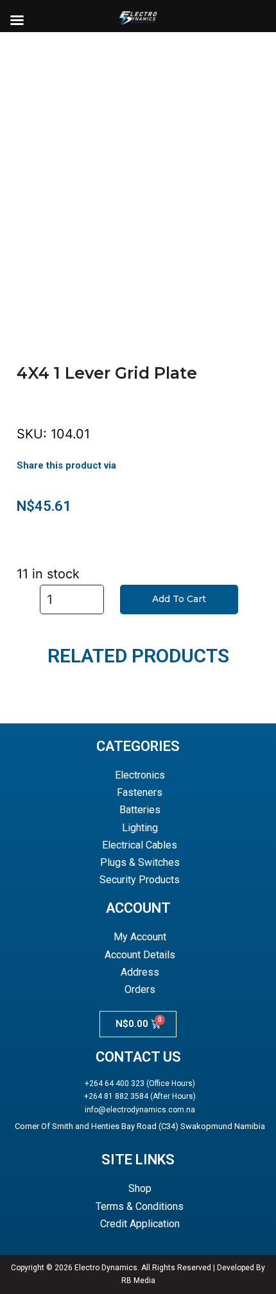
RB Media (138, 1280)
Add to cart (179, 599)
